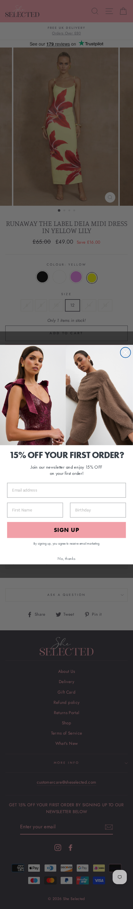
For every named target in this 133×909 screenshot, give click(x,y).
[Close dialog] (125, 352)
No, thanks (66, 558)
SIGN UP (66, 530)
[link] (66, 395)
